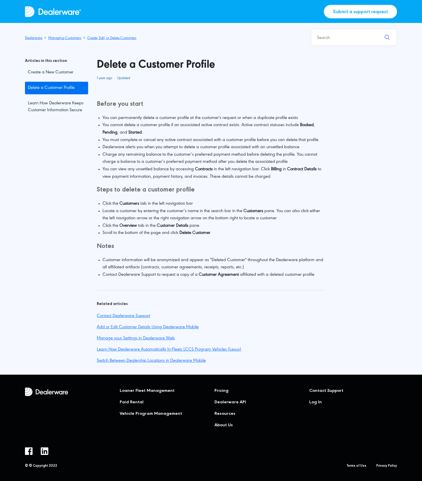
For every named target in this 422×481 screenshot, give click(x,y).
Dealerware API (230, 402)
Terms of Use (356, 466)
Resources (224, 414)
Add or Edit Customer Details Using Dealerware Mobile (148, 327)
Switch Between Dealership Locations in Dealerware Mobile (151, 361)
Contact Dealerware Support (123, 316)
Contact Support (326, 391)
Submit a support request (360, 12)
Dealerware (33, 38)
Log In (315, 402)
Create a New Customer (50, 72)
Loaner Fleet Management (147, 391)
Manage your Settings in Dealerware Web (136, 338)
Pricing (221, 391)
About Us (223, 425)
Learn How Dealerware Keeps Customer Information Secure (56, 107)
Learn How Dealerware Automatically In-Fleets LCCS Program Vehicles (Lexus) (169, 349)
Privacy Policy (386, 466)
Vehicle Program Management (151, 414)
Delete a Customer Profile (51, 88)
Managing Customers (64, 38)
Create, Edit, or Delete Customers (111, 38)
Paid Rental (132, 402)
